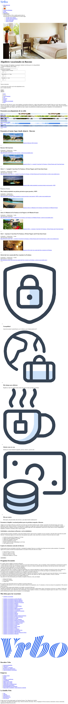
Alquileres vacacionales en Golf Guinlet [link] (11, 626)
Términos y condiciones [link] (8, 679)
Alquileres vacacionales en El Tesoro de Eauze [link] (13, 616)
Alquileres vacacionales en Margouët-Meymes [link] (13, 601)
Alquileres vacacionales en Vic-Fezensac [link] (11, 609)
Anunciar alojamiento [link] (7, 665)
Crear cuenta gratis (10, 20)
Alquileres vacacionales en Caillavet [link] (10, 604)
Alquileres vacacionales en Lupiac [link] (10, 607)
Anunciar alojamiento (7, 10)
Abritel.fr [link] (5, 694)
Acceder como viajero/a (11, 17)
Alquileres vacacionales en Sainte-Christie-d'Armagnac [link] (14, 615)
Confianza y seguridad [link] (8, 667)
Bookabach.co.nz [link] (6, 697)
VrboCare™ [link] (5, 666)
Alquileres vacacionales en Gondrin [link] (10, 618)
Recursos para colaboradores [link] (9, 668)
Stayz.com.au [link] (6, 698)
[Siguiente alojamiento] (2, 261)
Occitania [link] (5, 98)
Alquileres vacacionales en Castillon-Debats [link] (12, 606)
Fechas (2, 67)
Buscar (2, 91)
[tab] (8, 596)
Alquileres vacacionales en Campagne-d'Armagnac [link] (14, 621)
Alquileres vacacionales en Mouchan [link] (11, 633)
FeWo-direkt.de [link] (6, 695)
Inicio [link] (4, 93)
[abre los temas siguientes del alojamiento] (2, 128)
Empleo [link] (4, 676)
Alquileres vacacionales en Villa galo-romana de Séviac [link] (14, 632)
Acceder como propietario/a (11, 18)
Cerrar (2, 90)
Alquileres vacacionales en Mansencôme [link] (11, 631)
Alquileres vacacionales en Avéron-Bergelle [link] (12, 598)
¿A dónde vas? (4, 66)
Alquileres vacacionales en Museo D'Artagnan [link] (13, 608)
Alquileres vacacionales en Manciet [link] (10, 613)
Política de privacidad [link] (7, 681)
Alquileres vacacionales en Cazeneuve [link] (11, 628)
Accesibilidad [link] (6, 680)
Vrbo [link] (4, 693)
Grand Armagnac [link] (6, 96)
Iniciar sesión (6, 13)
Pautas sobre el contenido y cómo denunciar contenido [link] (14, 687)
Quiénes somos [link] (6, 675)
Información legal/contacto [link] (8, 685)
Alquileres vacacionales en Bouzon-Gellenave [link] (13, 600)
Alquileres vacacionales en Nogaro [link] (10, 614)
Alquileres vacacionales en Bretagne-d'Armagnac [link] (13, 620)
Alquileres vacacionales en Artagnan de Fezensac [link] (13, 602)
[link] (17, 21)
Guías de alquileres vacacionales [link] (10, 670)
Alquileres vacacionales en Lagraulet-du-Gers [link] (12, 630)
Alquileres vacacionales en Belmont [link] (10, 603)
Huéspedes (3, 69)
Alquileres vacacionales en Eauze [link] (10, 625)
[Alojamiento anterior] (1, 261)
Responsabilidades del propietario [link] (10, 686)
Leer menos (3, 557)
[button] (34, 594)
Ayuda (4, 11)
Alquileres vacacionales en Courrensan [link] (11, 624)
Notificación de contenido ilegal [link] (10, 684)
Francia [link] (4, 99)
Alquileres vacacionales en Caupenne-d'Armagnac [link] (13, 610)
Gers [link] (4, 97)
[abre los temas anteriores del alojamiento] (1, 128)
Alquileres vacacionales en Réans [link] (10, 627)
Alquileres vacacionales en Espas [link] (10, 612)
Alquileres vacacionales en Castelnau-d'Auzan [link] (13, 622)
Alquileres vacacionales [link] (8, 101)
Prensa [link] (4, 678)
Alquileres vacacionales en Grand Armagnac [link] (12, 619)
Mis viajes (5, 12)
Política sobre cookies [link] (7, 682)
